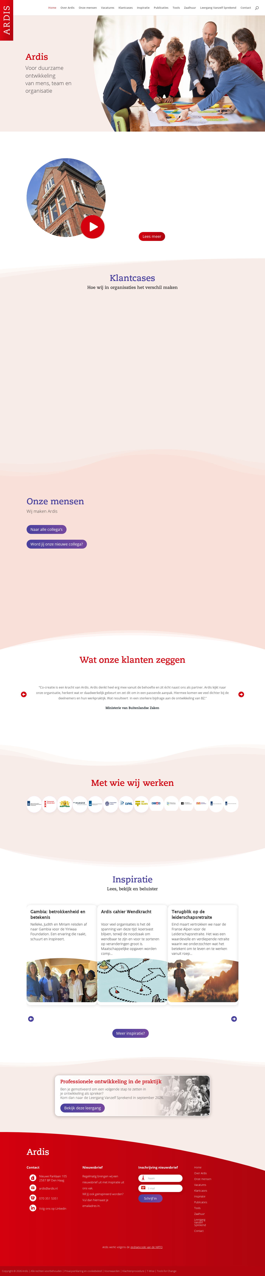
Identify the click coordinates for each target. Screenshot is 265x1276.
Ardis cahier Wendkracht (126, 911)
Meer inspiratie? (130, 1033)
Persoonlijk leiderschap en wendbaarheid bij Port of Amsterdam (57, 357)
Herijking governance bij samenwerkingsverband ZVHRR (197, 358)
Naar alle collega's (46, 529)
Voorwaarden (112, 1271)
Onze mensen (88, 7)
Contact (246, 7)
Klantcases (126, 7)
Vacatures (107, 7)
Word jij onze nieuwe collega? (56, 544)
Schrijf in (150, 1198)
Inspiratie (143, 7)
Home (52, 7)
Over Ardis (67, 7)
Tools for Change (166, 1271)
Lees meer (152, 236)
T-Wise (150, 1271)
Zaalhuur (190, 7)
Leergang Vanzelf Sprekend (218, 7)
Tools (176, 7)
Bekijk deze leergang (82, 1108)
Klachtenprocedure (133, 1271)
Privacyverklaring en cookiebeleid (83, 1271)
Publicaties (161, 7)
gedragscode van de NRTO (147, 1247)
